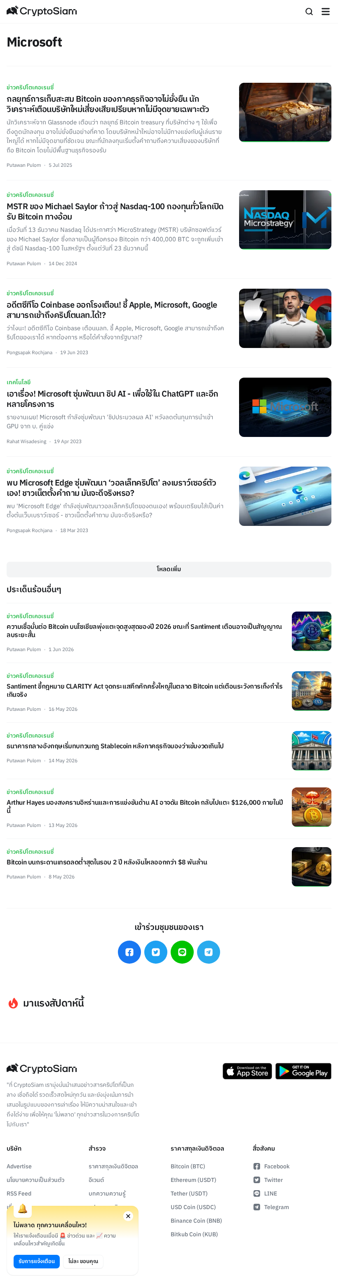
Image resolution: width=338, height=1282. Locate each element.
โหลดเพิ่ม (169, 569)
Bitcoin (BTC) (188, 1166)
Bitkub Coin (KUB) (194, 1234)
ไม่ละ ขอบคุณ (83, 1261)
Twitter (273, 1180)
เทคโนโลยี (19, 382)
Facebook (277, 1166)
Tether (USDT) (189, 1193)
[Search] (309, 11)
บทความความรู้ (107, 1193)
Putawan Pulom (24, 165)
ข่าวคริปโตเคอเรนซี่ (30, 87)
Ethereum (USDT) (193, 1180)
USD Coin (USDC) (193, 1207)
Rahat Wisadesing (26, 442)
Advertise (19, 1166)
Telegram (276, 1207)
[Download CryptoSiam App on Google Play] (303, 1071)
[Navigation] (325, 11)
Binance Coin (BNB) (196, 1221)
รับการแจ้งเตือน (37, 1261)
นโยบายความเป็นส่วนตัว (35, 1180)
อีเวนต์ (96, 1180)
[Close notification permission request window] (128, 1216)
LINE (270, 1193)
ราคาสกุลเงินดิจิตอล (113, 1166)
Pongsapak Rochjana (29, 353)
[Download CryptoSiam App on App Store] (247, 1071)
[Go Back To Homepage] (42, 11)
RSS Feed (19, 1193)
